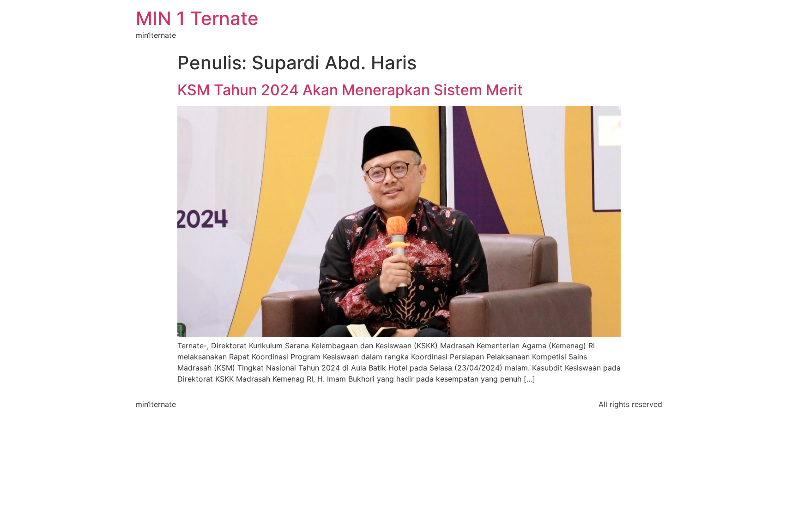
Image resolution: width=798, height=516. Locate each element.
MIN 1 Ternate (197, 18)
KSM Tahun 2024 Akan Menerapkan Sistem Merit (350, 90)
